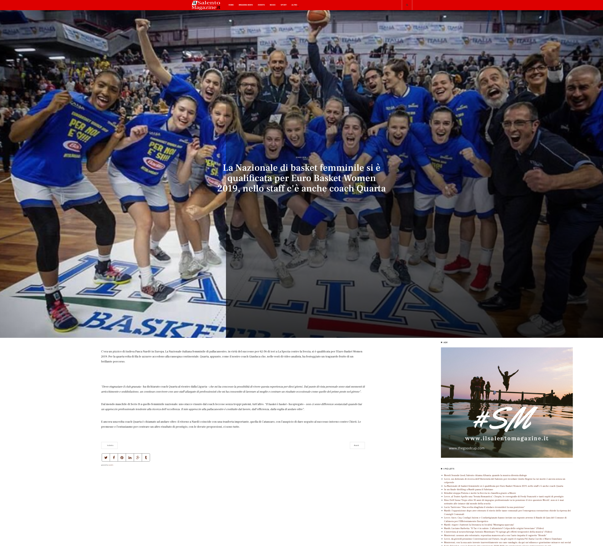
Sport (284, 5)
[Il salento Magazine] (206, 7)
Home (231, 5)
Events (261, 5)
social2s (110, 465)
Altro (294, 5)
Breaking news (246, 5)
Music (273, 5)
